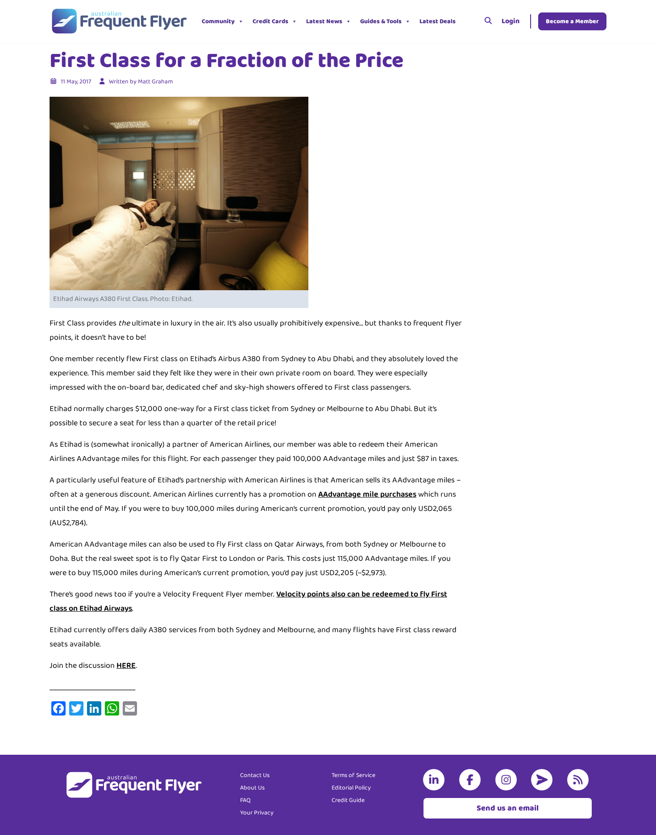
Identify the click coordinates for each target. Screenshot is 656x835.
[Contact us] (543, 779)
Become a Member (572, 21)
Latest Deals (437, 21)
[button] (466, 21)
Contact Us (255, 775)
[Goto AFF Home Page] (119, 21)
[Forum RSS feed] (579, 779)
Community (218, 21)
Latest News (324, 21)
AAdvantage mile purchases (367, 494)
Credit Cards (270, 21)
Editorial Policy (351, 788)
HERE (126, 665)
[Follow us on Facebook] (471, 779)
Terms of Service (353, 775)
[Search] (488, 21)
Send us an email (508, 808)
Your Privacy (257, 813)
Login (510, 21)
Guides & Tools (381, 21)
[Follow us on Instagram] (507, 779)
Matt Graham (155, 81)
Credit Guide (348, 800)
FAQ (245, 800)
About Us (252, 788)
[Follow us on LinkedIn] (435, 779)
